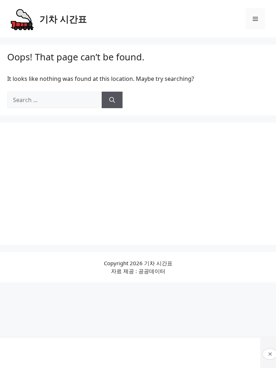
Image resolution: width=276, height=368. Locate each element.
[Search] (112, 100)
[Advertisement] (138, 183)
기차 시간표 (63, 19)
